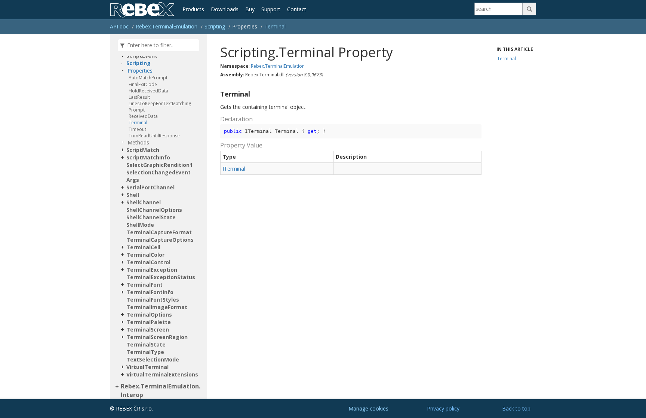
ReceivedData (143, 116)
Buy (250, 9)
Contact (296, 9)
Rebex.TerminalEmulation (166, 26)
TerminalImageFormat (156, 307)
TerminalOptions (149, 314)
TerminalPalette (148, 322)
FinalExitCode (143, 84)
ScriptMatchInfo (148, 157)
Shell (132, 194)
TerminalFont (144, 284)
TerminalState (146, 344)
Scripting (214, 26)
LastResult (139, 97)
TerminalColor (145, 254)
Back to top (516, 408)
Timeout (137, 129)
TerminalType (145, 352)
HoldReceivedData (148, 91)
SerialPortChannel (150, 187)
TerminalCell (143, 247)
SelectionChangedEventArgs (158, 176)
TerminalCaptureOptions (160, 239)
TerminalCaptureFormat (159, 232)
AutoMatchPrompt (148, 77)
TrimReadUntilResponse (154, 135)
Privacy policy (443, 408)
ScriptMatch (142, 149)
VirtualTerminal (147, 366)
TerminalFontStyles (152, 299)
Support (270, 9)
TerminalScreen (147, 329)
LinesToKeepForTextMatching (160, 103)
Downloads (225, 9)
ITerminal (233, 168)
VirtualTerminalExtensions (162, 374)
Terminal (275, 26)
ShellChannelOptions (154, 209)
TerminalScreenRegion (157, 337)
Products (193, 9)
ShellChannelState (151, 217)
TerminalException (151, 269)
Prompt (137, 110)
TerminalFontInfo (149, 292)
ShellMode (140, 224)
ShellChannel (143, 202)
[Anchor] (217, 94)
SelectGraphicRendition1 (159, 164)
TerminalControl (148, 262)
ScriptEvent (141, 55)
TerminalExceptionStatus (160, 277)
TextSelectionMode (152, 359)
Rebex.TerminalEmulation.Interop (160, 390)
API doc (119, 26)
